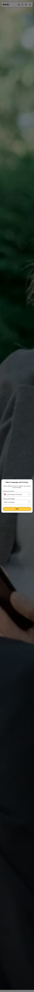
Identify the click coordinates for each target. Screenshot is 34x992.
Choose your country (8, 491)
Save (17, 509)
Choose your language (9, 499)
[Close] (31, 481)
